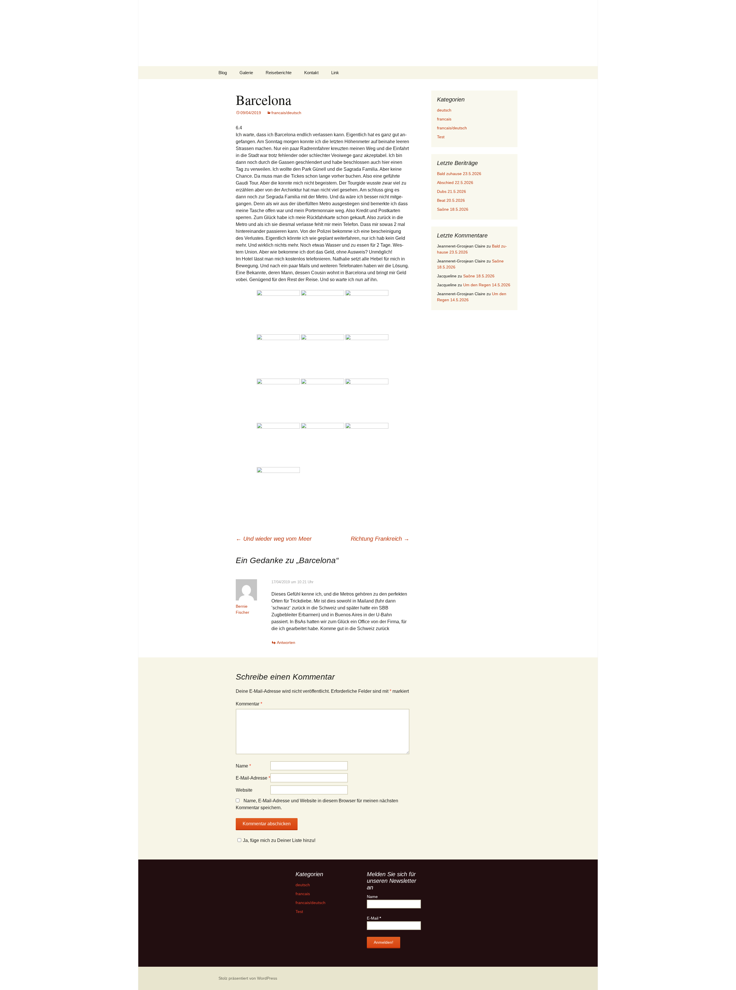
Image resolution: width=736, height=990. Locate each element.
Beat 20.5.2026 (451, 200)
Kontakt (311, 72)
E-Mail (374, 918)
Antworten (286, 642)
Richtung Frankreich (380, 539)
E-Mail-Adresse (253, 778)
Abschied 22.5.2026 (455, 182)
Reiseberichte (279, 72)
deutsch (444, 110)
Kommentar (249, 703)
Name (243, 765)
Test (440, 137)
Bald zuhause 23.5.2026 (459, 173)
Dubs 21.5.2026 (451, 191)
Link (335, 72)
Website (244, 790)
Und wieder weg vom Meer (274, 539)
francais (444, 119)
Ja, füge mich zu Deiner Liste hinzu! (279, 840)
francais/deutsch (286, 112)
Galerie (246, 72)
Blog (222, 72)
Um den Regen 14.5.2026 (486, 285)
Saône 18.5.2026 (452, 209)
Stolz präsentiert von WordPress (247, 978)
